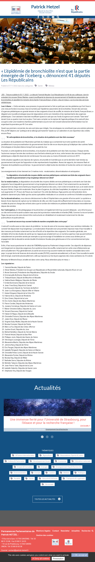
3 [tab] (52, 437)
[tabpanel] (47, 415)
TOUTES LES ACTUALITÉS (45, 499)
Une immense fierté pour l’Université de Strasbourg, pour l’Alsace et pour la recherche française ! (48, 421)
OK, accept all (80, 555)
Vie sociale (49, 484)
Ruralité (17, 478)
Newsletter (65, 531)
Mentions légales (43, 531)
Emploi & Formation (25, 467)
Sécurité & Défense (49, 478)
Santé (40, 86)
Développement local (41, 461)
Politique (81, 473)
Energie (44, 467)
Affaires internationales (24, 455)
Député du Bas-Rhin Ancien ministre (45, 12)
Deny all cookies (41, 559)
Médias (51, 86)
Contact (55, 531)
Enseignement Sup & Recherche (57, 429)
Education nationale (82, 461)
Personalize (58, 559)
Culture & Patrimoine (16, 461)
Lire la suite (84, 426)
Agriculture (47, 455)
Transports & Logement (75, 478)
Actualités (75, 531)
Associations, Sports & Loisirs (71, 455)
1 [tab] (42, 437)
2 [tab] (47, 437)
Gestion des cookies (44, 535)
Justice (52, 473)
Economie (62, 461)
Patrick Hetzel (45, 6)
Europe (37, 473)
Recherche (86, 531)
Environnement (20, 473)
